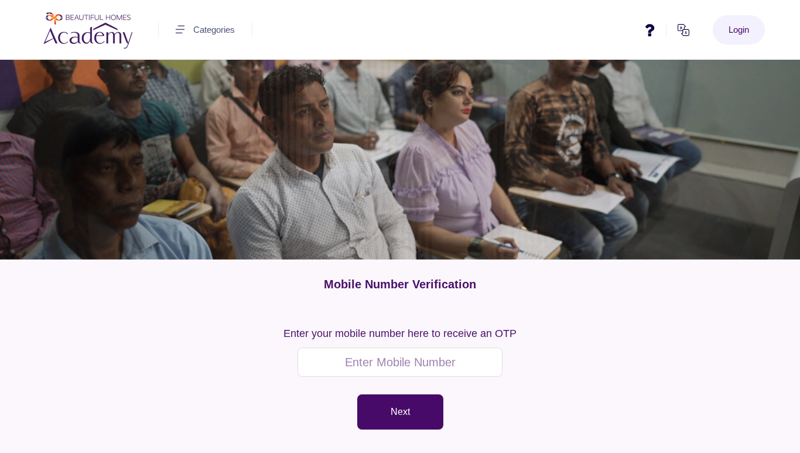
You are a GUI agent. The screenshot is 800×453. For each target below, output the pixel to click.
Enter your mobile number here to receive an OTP (400, 333)
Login (739, 30)
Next (400, 412)
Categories (214, 30)
